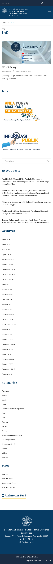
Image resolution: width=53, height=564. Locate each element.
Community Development (13, 409)
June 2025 (6, 244)
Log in (4, 474)
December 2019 (8, 369)
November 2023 (8, 279)
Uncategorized (8, 440)
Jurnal (4, 426)
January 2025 (7, 264)
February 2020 (8, 359)
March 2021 (7, 334)
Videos (5, 457)
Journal (5, 422)
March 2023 (7, 289)
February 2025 (8, 259)
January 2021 (7, 339)
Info (3, 71)
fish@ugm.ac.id (27, 542)
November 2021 (8, 319)
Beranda (5, 22)
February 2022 (8, 314)
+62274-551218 (27, 539)
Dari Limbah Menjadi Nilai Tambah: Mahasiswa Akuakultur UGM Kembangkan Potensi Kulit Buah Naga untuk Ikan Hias (25, 181)
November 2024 (8, 274)
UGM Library (9, 67)
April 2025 (6, 254)
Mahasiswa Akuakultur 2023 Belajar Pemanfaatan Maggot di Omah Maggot (26, 203)
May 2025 (6, 249)
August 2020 (7, 349)
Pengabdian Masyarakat (12, 435)
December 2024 (8, 269)
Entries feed (7, 478)
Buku (4, 404)
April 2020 (6, 354)
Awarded (5, 391)
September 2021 (9, 324)
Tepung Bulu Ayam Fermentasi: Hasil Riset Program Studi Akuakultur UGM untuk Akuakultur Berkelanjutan (25, 221)
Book (4, 400)
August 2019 (7, 374)
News (8, 71)
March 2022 (7, 309)
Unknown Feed (15, 495)
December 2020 (8, 344)
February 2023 (8, 294)
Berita (4, 395)
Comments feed (8, 483)
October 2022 (8, 299)
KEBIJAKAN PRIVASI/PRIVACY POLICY (38, 561)
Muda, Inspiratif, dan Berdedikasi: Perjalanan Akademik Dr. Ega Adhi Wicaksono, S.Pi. (25, 212)
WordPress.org (8, 487)
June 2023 (6, 284)
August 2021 (7, 329)
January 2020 (7, 364)
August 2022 (7, 304)
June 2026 (6, 239)
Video (4, 448)
